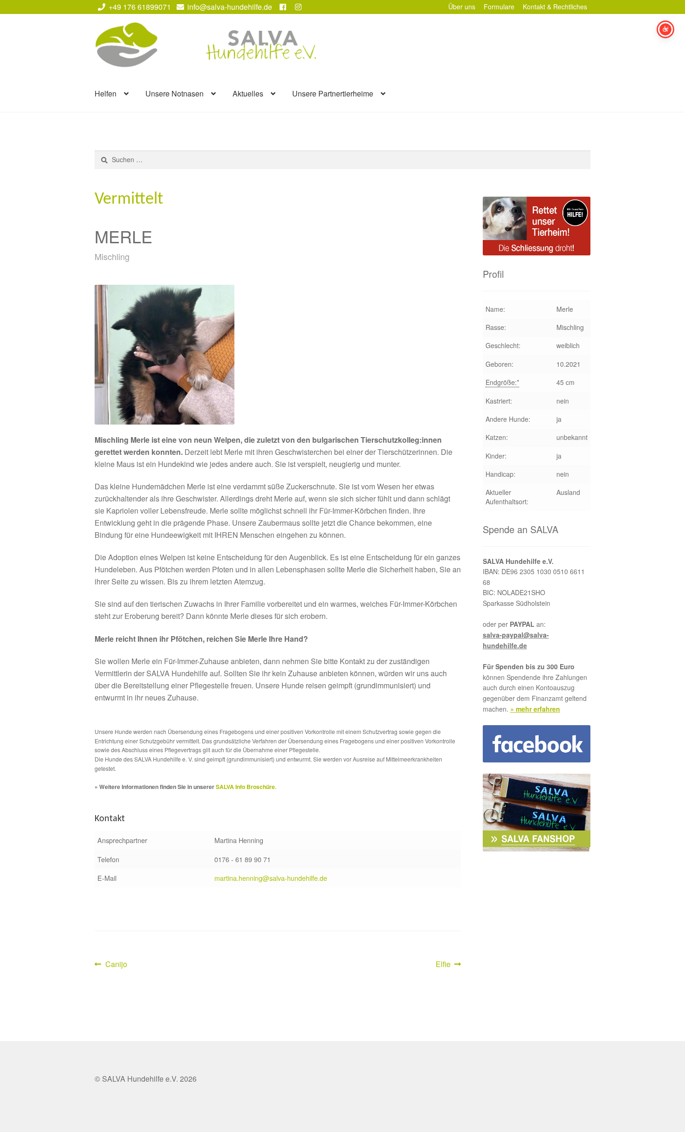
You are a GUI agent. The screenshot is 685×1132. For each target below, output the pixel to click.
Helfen (105, 93)
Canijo (116, 964)
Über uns (461, 6)
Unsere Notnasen (174, 93)
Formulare (499, 6)
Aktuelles (248, 93)
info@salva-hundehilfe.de (229, 6)
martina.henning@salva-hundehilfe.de (270, 878)
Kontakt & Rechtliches (555, 6)
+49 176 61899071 (140, 6)
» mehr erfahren (535, 709)
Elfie (448, 964)
